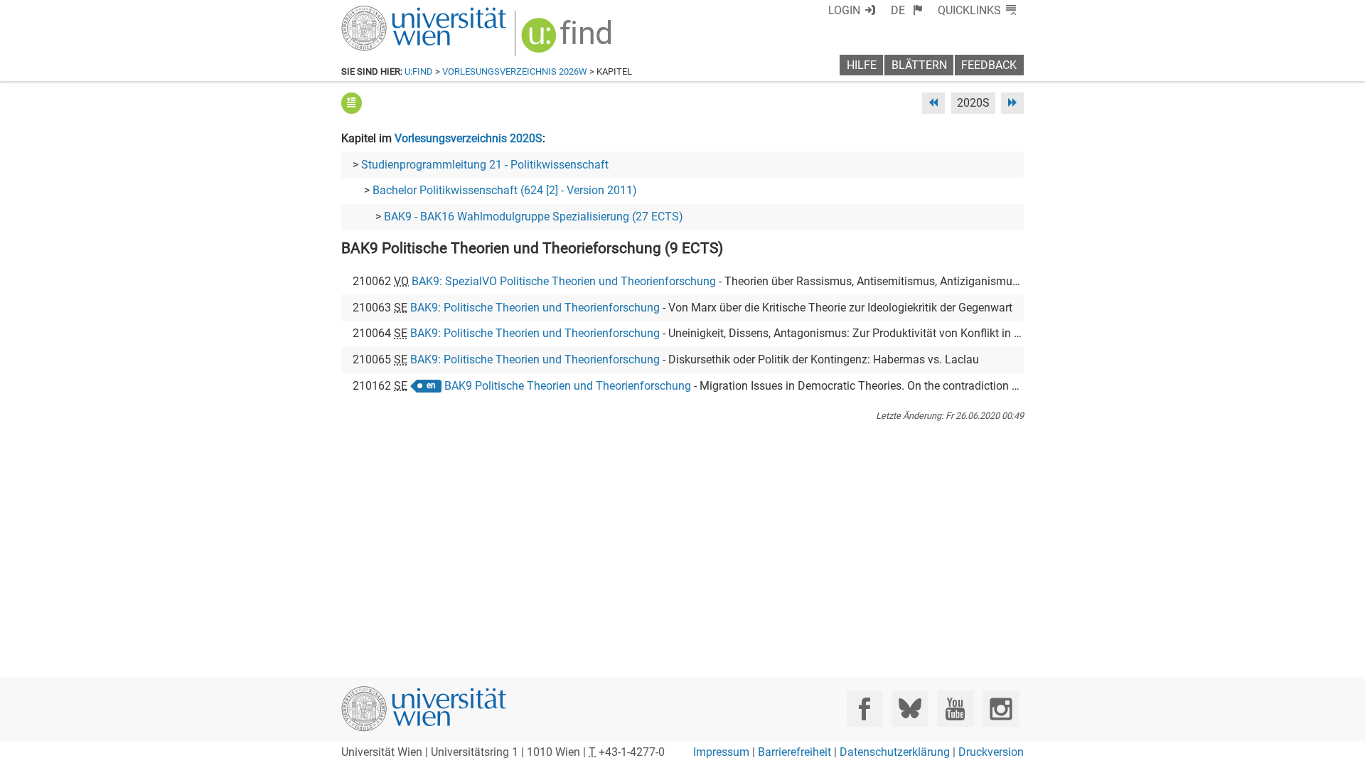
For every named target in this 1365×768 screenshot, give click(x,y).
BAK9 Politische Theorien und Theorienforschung (567, 386)
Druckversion (991, 752)
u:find (419, 71)
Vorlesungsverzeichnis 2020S (468, 138)
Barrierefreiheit (794, 752)
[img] (568, 40)
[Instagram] (1001, 708)
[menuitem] (907, 10)
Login (844, 10)
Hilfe (862, 65)
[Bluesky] (910, 708)
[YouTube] (955, 708)
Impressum (721, 752)
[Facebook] (865, 708)
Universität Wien (390, 12)
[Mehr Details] (351, 103)
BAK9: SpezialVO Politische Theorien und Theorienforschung (564, 281)
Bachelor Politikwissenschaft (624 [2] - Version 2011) (505, 190)
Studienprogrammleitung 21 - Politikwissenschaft (485, 164)
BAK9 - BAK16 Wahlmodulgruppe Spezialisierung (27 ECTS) (533, 216)
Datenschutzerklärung (895, 752)
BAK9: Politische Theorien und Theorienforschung (535, 307)
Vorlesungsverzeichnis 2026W (514, 71)
